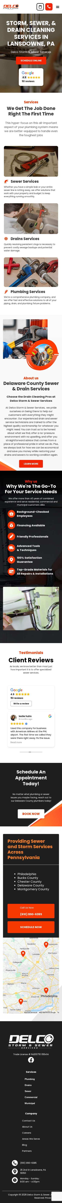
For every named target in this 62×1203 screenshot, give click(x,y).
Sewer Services (25, 181)
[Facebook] (31, 1060)
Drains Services (25, 238)
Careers (26, 1132)
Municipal (30, 1103)
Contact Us (28, 1120)
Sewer (28, 1091)
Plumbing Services (28, 291)
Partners (27, 1150)
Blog (24, 1144)
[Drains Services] (6, 239)
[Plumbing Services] (6, 291)
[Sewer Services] (6, 181)
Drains (28, 1085)
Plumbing (30, 1079)
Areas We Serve (31, 1138)
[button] (57, 6)
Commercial (31, 1097)
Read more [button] (16, 742)
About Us (27, 1126)
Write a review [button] (21, 703)
